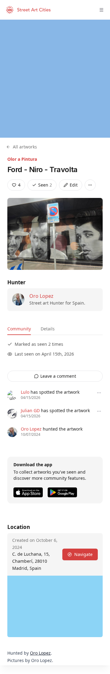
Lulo (25, 392)
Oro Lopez (41, 296)
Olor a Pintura (22, 159)
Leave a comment (58, 376)
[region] (55, 79)
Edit (74, 185)
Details (48, 329)
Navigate (83, 554)
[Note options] (99, 392)
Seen (45, 185)
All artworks (25, 147)
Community (19, 329)
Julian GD (30, 410)
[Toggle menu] (101, 9)
